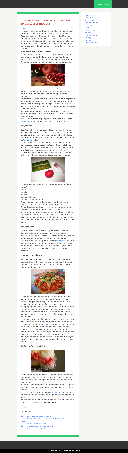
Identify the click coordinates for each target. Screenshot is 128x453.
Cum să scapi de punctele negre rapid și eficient (38, 426)
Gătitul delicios (90, 18)
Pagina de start (103, 4)
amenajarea (56, 392)
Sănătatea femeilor (91, 23)
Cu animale (89, 25)
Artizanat (88, 33)
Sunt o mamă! (90, 15)
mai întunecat (25, 121)
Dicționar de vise (91, 40)
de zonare (43, 307)
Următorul (24, 407)
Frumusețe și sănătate (92, 30)
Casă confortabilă (91, 35)
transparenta (60, 241)
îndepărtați (28, 140)
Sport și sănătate (91, 43)
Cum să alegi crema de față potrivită (33, 428)
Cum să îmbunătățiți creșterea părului (34, 423)
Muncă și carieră (90, 20)
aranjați (45, 324)
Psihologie (88, 38)
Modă (87, 28)
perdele (32, 329)
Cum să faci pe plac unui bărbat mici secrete (36, 416)
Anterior (24, 28)
